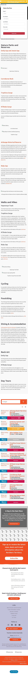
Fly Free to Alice (6, 1)
